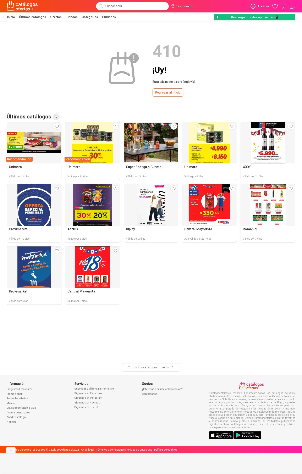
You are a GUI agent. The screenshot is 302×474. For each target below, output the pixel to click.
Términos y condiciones (110, 449)
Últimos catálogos (32, 17)
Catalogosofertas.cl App (21, 407)
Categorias (90, 17)
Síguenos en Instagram (88, 397)
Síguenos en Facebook (88, 393)
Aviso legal (87, 449)
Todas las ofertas (17, 398)
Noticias (12, 421)
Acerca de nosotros (18, 412)
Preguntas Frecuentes (20, 389)
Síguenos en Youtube (87, 402)
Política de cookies (165, 449)
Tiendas (72, 17)
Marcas (11, 403)
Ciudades (109, 17)
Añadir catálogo (16, 417)
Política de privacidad (139, 449)
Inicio (11, 17)
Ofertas (56, 17)
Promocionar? (15, 393)
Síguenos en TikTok (86, 407)
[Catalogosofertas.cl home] (23, 6)
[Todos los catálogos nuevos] (56, 116)
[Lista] (292, 6)
